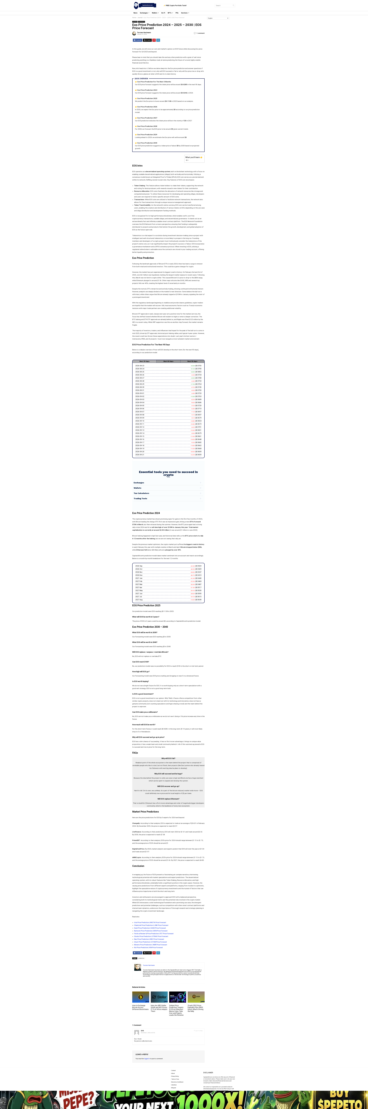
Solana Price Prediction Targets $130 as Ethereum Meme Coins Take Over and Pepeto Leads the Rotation (176, 1010)
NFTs (169, 13)
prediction (141, 958)
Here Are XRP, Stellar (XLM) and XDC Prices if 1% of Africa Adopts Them (159, 1008)
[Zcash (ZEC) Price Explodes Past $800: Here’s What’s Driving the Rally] (196, 993)
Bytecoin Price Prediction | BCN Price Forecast (151, 931)
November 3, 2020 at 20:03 (148, 1032)
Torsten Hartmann (144, 32)
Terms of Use (175, 1079)
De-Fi (163, 13)
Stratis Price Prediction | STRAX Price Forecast (151, 936)
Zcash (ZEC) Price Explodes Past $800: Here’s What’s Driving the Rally (195, 1008)
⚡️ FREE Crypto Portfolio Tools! (174, 5)
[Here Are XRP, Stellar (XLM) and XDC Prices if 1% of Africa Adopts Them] (159, 993)
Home (134, 17)
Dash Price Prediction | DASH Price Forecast (150, 928)
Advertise (174, 1085)
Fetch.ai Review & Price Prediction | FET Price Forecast (154, 934)
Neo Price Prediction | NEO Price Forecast (149, 939)
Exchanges (144, 13)
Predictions (141, 21)
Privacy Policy (175, 1076)
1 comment (201, 33)
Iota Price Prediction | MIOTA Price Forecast (150, 922)
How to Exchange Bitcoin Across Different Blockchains (140, 1007)
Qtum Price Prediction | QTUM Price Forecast (150, 942)
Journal (140, 17)
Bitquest (173, 1087)
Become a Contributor (177, 1082)
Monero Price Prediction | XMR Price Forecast (150, 945)
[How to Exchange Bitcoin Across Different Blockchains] (140, 993)
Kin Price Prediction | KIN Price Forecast (148, 947)
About (173, 1073)
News (135, 13)
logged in (147, 1059)
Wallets (154, 13)
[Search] (233, 5)
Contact (173, 1070)
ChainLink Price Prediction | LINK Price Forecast (151, 925)
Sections (184, 13)
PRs (177, 13)
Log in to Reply (199, 1030)
